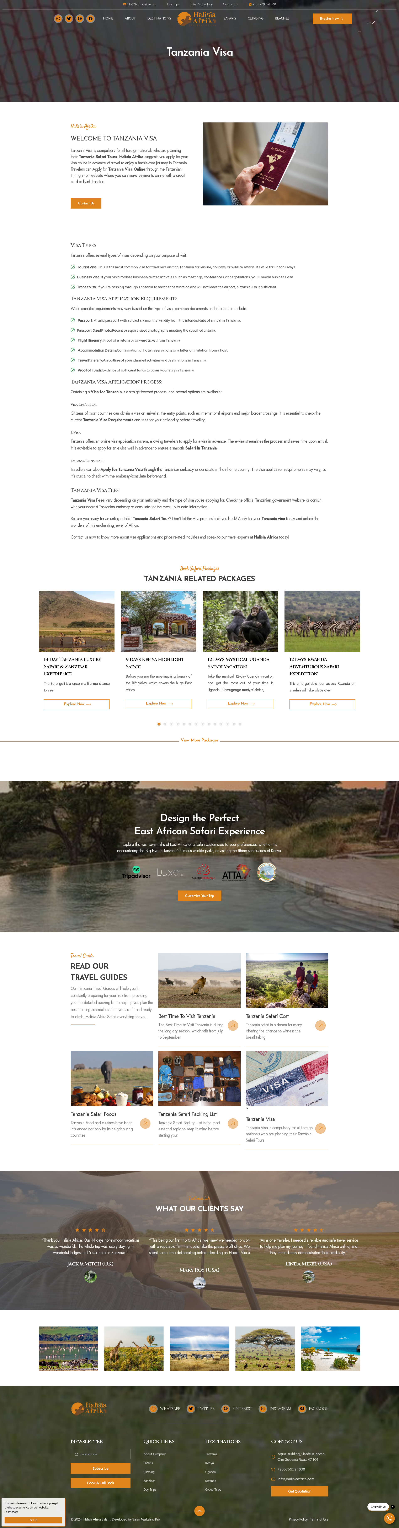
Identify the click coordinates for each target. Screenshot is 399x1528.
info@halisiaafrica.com (141, 4)
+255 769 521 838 (263, 4)
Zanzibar (149, 1481)
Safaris (229, 18)
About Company (154, 1454)
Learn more (11, 1512)
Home (108, 18)
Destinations (159, 18)
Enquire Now (329, 18)
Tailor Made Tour (201, 4)
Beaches (282, 18)
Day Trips (173, 4)
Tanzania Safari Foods (93, 1114)
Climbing (256, 18)
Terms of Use (319, 1519)
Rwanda (210, 1481)
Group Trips (213, 1489)
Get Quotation (299, 1491)
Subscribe (100, 1468)
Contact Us (230, 4)
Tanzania (211, 1454)
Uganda (210, 1472)
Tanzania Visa (260, 1119)
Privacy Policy (298, 1519)
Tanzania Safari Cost (267, 1016)
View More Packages (199, 740)
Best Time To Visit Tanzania (186, 1016)
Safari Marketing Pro (146, 1519)
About (130, 18)
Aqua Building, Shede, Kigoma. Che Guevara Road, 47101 (301, 1457)
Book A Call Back (100, 1483)
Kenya (209, 1463)
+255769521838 (291, 1469)
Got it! (33, 1520)
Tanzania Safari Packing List (187, 1114)
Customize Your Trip (199, 895)
